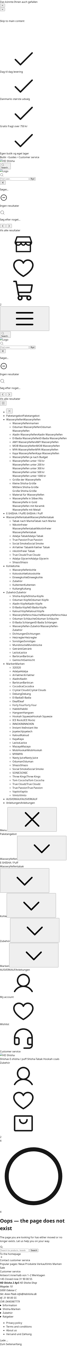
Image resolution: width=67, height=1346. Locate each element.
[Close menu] (9, 411)
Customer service (29, 157)
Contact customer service (15, 1260)
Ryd (32, 179)
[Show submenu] (41, 848)
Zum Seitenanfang (11, 1344)
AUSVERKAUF (8, 969)
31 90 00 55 (25, 1279)
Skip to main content (12, 21)
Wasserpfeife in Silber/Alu (27, 498)
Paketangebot (8, 834)
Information (10, 1305)
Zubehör (5, 941)
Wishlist (4, 1024)
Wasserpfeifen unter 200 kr (28, 464)
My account (7, 997)
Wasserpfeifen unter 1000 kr (29, 476)
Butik (3, 157)
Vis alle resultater (10, 230)
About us (11, 1330)
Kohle (3, 916)
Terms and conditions (19, 1326)
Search (34, 1250)
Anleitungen (23, 969)
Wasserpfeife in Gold (24, 502)
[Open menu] (24, 318)
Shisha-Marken (11, 1309)
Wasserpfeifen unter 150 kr (28, 461)
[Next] (9, 226)
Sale (2, 1267)
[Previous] (3, 226)
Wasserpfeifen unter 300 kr (28, 468)
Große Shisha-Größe (24, 491)
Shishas (4, 1059)
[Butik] (33, 244)
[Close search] (3, 183)
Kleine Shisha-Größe (24, 483)
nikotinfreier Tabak (23, 551)
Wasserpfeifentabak (12, 866)
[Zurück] (2, 5)
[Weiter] (2, 9)
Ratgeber (8, 1316)
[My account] (33, 1076)
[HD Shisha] (33, 161)
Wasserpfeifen (8, 859)
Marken (4, 966)
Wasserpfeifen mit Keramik (28, 506)
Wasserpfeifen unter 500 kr (28, 472)
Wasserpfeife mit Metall (26, 509)
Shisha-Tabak (35, 1059)
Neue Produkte (27, 1264)
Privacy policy (14, 1323)
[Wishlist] (33, 1100)
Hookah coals (51, 1059)
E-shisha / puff (18, 1059)
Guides (12, 157)
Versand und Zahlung (19, 1334)
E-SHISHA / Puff (9, 862)
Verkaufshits (44, 1264)
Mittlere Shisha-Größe (25, 487)
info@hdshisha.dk (27, 1294)
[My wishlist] (33, 267)
